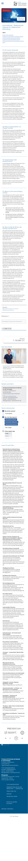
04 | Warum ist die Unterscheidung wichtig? (11, 39)
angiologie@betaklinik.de (11, 396)
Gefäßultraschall (6, 310)
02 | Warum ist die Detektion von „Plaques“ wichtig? (13, 36)
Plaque (12, 310)
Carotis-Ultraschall (14, 308)
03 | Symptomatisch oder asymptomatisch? (11, 38)
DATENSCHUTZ (10, 808)
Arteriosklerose (6, 308)
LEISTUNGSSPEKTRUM (13, 784)
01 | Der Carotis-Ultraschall (8, 35)
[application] (14, 15)
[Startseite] (20, 3)
